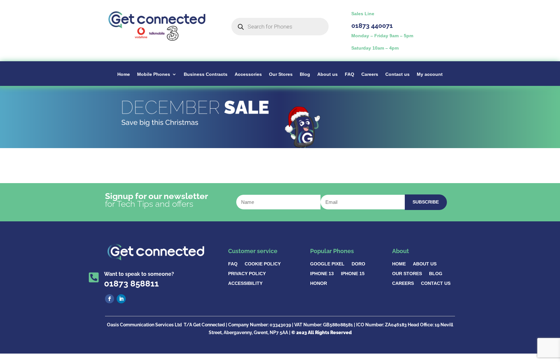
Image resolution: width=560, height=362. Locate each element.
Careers (369, 74)
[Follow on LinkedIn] (121, 298)
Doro (358, 264)
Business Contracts (206, 74)
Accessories (248, 74)
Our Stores (281, 74)
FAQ (349, 74)
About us (327, 74)
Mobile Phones (153, 74)
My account (430, 74)
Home (123, 74)
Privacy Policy (247, 273)
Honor (318, 283)
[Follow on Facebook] (109, 298)
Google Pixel (327, 264)
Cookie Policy (263, 264)
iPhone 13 (322, 273)
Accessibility (245, 283)
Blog (305, 74)
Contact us (397, 74)
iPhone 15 (353, 273)
